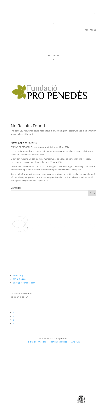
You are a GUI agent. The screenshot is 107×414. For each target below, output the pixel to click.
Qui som (15, 243)
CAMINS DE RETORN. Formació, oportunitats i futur (34, 147)
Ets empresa (16, 249)
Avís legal (75, 341)
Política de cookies (58, 341)
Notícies (14, 253)
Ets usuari (15, 246)
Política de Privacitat (36, 341)
